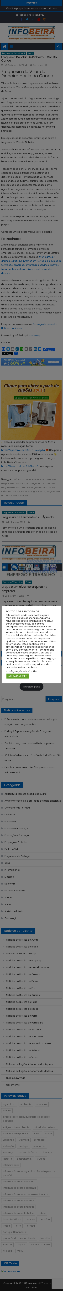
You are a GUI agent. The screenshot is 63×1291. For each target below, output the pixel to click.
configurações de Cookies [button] (21, 671)
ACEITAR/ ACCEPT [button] (17, 676)
